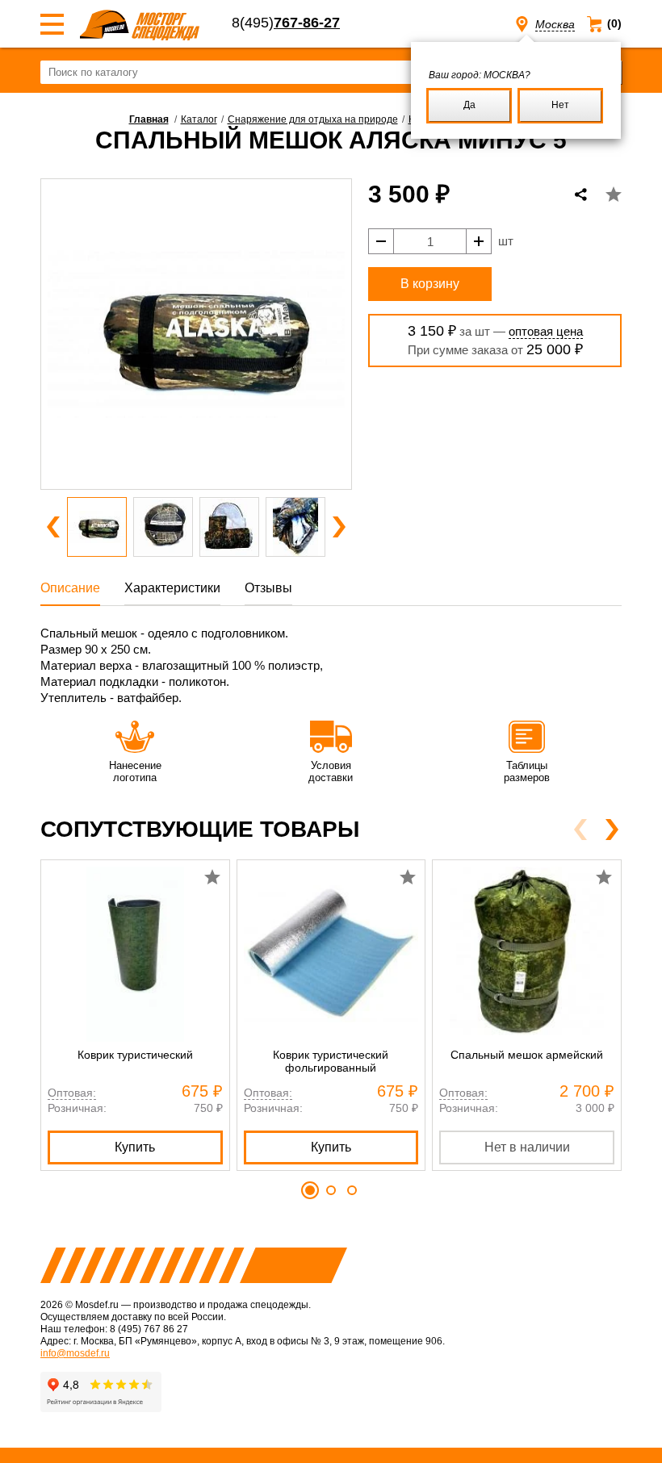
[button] (53, 527)
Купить (135, 1147)
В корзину (429, 284)
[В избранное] (613, 194)
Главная (149, 119)
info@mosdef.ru (75, 1353)
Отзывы (268, 588)
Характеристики (172, 588)
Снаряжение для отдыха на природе (313, 119)
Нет (560, 105)
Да (469, 105)
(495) (286, 23)
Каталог (199, 119)
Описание (70, 588)
